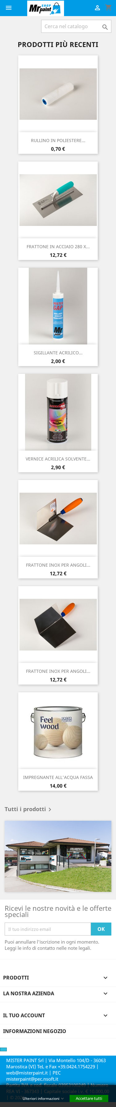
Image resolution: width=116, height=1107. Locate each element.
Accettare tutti (89, 1098)
